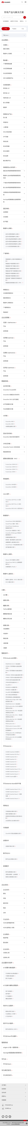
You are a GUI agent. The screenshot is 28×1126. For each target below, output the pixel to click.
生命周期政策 (6, 21)
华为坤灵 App (8, 1108)
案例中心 (22, 21)
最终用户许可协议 (14, 21)
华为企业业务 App (9, 1105)
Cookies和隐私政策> (15, 1124)
